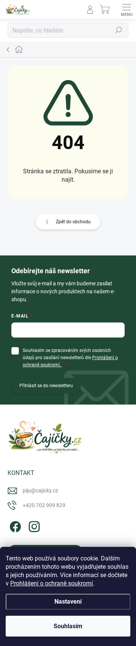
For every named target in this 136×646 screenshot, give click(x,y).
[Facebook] (14, 525)
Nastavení (68, 601)
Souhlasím (68, 626)
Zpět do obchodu (73, 221)
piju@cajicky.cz (40, 490)
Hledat (118, 30)
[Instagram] (33, 525)
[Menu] (126, 9)
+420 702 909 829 (44, 505)
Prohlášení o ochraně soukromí (51, 583)
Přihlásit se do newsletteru (46, 385)
